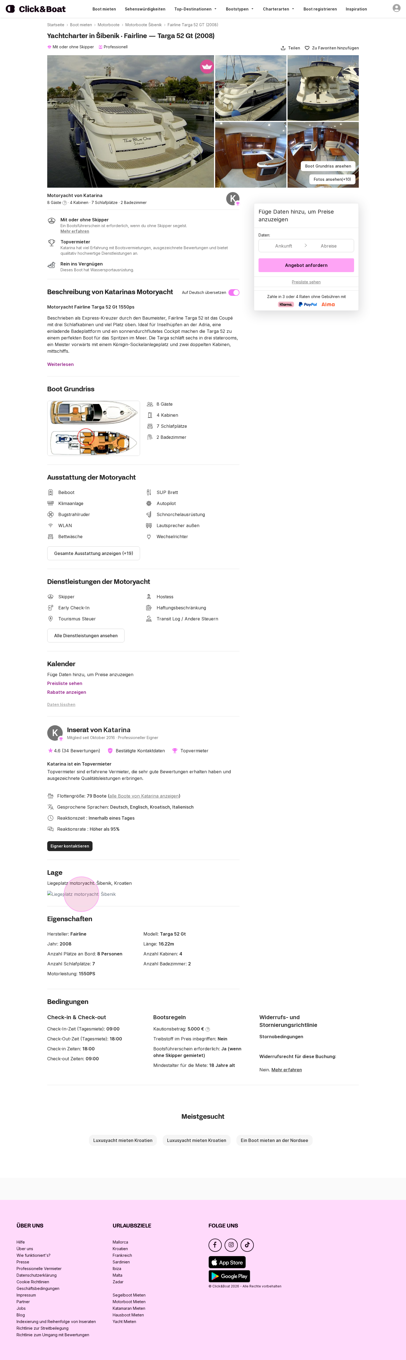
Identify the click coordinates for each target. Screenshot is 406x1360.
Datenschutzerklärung (37, 1275)
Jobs (21, 1308)
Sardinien (121, 1262)
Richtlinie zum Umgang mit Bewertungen (53, 1334)
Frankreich (122, 1255)
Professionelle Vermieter (39, 1268)
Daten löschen (61, 704)
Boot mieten (104, 9)
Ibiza (117, 1268)
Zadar (118, 1281)
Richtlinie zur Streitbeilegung (42, 1328)
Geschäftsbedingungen (38, 1288)
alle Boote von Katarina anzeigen (144, 796)
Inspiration (356, 9)
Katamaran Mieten (129, 1308)
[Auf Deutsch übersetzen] (233, 292)
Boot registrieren (320, 9)
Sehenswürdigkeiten (145, 9)
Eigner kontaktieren (70, 846)
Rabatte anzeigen (66, 692)
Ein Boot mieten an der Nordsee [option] (274, 1140)
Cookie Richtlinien (33, 1281)
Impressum (26, 1295)
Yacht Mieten (124, 1321)
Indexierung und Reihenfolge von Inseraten (56, 1321)
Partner (23, 1301)
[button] (290, 48)
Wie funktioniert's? (34, 1255)
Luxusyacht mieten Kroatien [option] (122, 1140)
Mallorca (120, 1242)
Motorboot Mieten (129, 1301)
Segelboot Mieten (129, 1295)
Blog (21, 1315)
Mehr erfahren (286, 1069)
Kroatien (120, 1248)
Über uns (25, 1248)
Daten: (264, 235)
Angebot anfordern (306, 265)
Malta (117, 1275)
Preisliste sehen (64, 683)
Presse (23, 1262)
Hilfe (21, 1242)
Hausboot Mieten (128, 1315)
